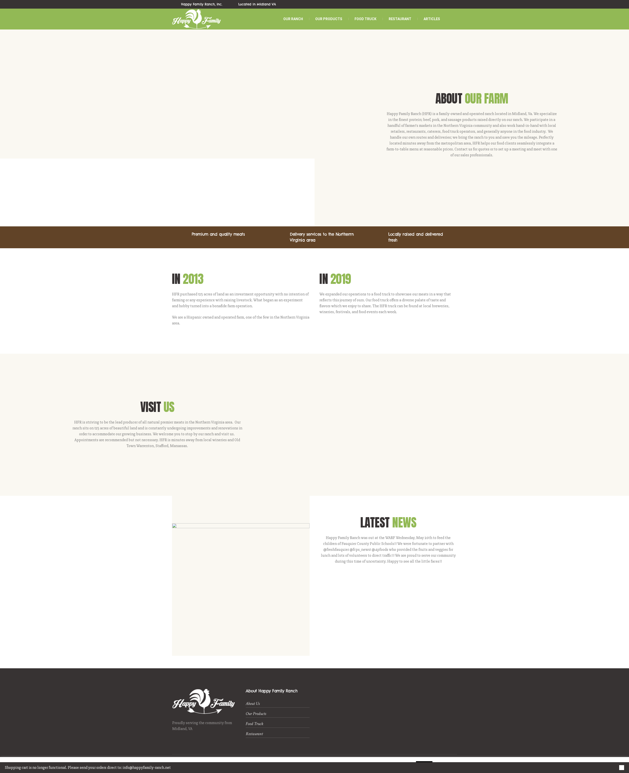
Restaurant (254, 734)
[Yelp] (449, 4)
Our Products (256, 713)
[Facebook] (437, 4)
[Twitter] (443, 4)
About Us (253, 703)
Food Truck (254, 724)
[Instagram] (454, 4)
